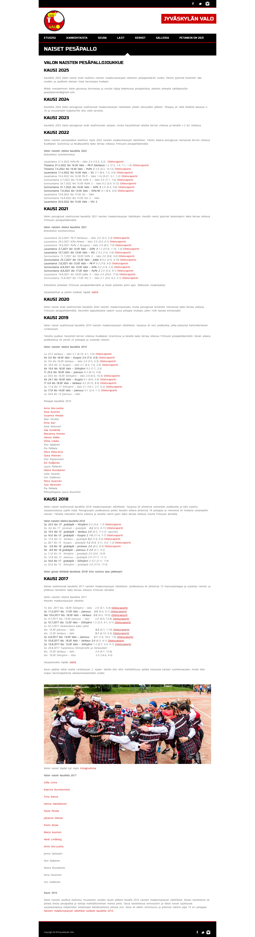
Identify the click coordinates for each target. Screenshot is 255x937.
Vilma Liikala (51, 441)
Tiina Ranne (51, 796)
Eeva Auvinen (52, 411)
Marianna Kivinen (54, 433)
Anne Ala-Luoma (53, 408)
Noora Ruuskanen (54, 470)
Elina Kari (50, 422)
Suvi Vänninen (52, 484)
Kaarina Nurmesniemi (57, 789)
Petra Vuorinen (53, 481)
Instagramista (88, 768)
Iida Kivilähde (52, 430)
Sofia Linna (50, 782)
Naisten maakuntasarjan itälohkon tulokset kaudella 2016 (78, 910)
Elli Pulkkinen (52, 462)
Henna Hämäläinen (55, 803)
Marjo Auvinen (52, 832)
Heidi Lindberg (53, 839)
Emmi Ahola (51, 825)
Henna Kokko (52, 437)
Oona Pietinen (52, 455)
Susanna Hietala (53, 415)
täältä (95, 292)
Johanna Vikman (53, 818)
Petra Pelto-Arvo (53, 451)
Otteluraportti (116, 161)
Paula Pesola (51, 810)
